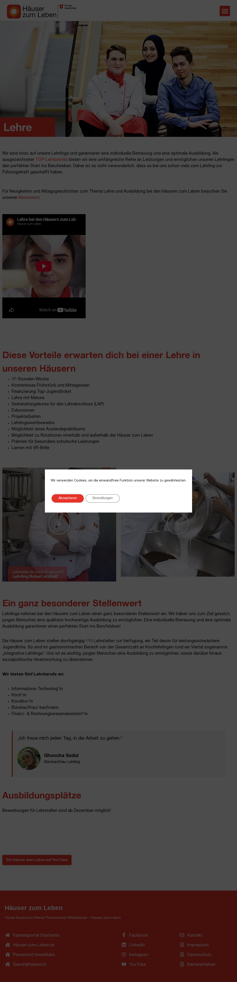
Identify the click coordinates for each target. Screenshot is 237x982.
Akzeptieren (68, 498)
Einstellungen (103, 498)
